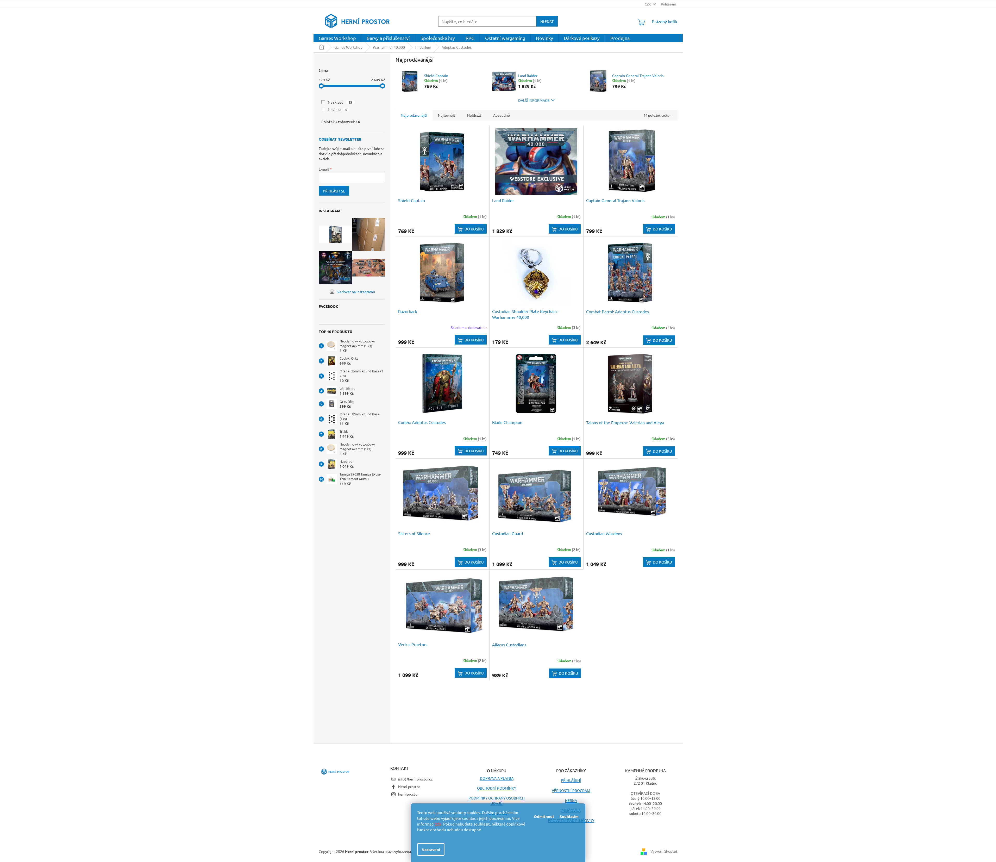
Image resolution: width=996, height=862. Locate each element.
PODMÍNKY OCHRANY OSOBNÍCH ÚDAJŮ (496, 800)
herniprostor (408, 794)
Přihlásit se (334, 191)
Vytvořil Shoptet (664, 850)
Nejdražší (475, 115)
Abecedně (501, 115)
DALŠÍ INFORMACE (533, 100)
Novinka (337, 109)
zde (438, 823)
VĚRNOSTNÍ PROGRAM (571, 790)
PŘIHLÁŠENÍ (571, 780)
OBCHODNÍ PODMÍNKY (496, 788)
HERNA (571, 800)
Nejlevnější (447, 115)
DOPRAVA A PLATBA (496, 778)
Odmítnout (544, 816)
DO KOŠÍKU (474, 229)
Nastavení (431, 849)
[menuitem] (337, 38)
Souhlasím (569, 816)
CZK (648, 4)
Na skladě (340, 102)
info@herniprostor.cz (415, 779)
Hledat (547, 21)
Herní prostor (409, 786)
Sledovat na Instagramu (356, 291)
